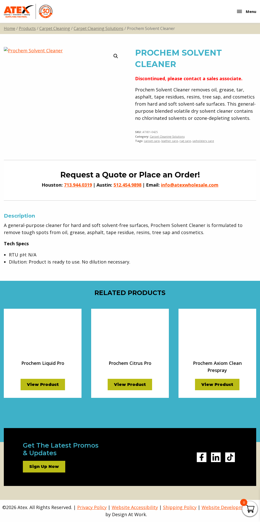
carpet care (152, 141)
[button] (115, 56)
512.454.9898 (127, 185)
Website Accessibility (135, 507)
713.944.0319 (78, 185)
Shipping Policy (180, 507)
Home (9, 28)
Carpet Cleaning (54, 28)
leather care (169, 141)
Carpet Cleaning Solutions (98, 28)
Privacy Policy (92, 507)
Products (27, 28)
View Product (43, 384)
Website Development (226, 507)
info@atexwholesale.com (189, 185)
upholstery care (203, 141)
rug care (185, 141)
